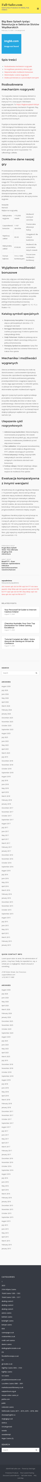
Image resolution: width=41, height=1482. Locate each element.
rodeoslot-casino (8, 1407)
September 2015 (7, 914)
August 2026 (6, 686)
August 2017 (6, 824)
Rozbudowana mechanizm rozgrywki (18, 66)
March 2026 (6, 706)
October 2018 (6, 769)
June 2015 (5, 925)
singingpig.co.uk (7, 1419)
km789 (19, 586)
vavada (4, 1431)
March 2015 (6, 937)
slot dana (34, 586)
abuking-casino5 (7, 1309)
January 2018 (6, 804)
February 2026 (7, 710)
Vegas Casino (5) (7, 1438)
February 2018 (7, 800)
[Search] (36, 673)
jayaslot (4, 589)
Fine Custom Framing (27, 1473)
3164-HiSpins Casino (9, 1289)
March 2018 (6, 796)
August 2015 (6, 918)
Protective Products (11, 1473)
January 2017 (6, 851)
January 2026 (6, 714)
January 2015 (6, 945)
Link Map (21, 1478)
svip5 (23, 586)
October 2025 (6, 726)
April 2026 (5, 702)
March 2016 (6, 890)
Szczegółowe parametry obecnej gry (18, 69)
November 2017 (7, 812)
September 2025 (7, 729)
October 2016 (6, 863)
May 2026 (5, 698)
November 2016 (7, 859)
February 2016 (7, 894)
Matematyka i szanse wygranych (16, 75)
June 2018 (5, 784)
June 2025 (5, 741)
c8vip (9, 589)
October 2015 (6, 910)
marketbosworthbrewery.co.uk (12, 1387)
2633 (3, 1285)
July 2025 (5, 737)
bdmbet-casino (7, 1317)
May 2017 (5, 835)
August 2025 (6, 733)
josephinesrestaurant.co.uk (11, 1380)
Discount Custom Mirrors (11, 1475)
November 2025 (7, 722)
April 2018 (5, 792)
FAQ (35, 1475)
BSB (3, 1329)
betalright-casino (7, 1321)
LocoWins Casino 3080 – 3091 (12, 1383)
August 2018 (6, 776)
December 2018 (7, 761)
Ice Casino (5, 1376)
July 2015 (5, 922)
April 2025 (5, 749)
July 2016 (5, 874)
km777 (28, 586)
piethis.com (6, 1399)
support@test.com (8, 975)
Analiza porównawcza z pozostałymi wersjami (21, 78)
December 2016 (7, 855)
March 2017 (6, 843)
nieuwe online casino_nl (10, 1395)
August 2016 (6, 871)
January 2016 (6, 898)
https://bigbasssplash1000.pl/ (28, 104)
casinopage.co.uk (8, 1333)
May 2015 (5, 929)
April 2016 (5, 886)
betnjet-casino (7, 1325)
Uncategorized (20, 30)
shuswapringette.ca (8, 1415)
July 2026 (5, 690)
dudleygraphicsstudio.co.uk (11, 1348)
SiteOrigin (32, 1469)
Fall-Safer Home (26, 1475)
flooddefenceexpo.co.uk (10, 1356)
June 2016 (5, 878)
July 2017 (5, 827)
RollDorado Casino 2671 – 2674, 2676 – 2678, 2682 (20, 1411)
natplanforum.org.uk (9, 1391)
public (4, 1403)
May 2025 (5, 745)
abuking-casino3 (7, 1301)
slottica (4, 1423)
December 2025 (7, 718)
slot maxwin (6, 586)
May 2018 (5, 788)
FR (2, 1360)
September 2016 (7, 867)
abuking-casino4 (7, 1305)
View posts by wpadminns (10, 583)
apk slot (13, 586)
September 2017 (7, 820)
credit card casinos (8, 1340)
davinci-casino (7, 1344)
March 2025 (6, 753)
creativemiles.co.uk (8, 1336)
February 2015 (7, 941)
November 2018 (7, 765)
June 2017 (5, 831)
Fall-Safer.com (12, 5)
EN (3, 1352)
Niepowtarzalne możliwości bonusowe (18, 72)
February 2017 (7, 847)
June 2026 (5, 694)
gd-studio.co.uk (7, 1364)
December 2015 (7, 902)
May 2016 (5, 882)
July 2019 (5, 757)
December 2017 (7, 808)
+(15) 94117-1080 (8, 977)
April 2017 (5, 839)
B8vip (14, 589)
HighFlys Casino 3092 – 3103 (12, 1368)
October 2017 (6, 816)
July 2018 (5, 780)
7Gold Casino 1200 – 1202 (11, 1293)
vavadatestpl (6, 1434)
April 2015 (5, 933)
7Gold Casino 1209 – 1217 (11, 1297)
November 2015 (7, 906)
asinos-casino (6, 1313)
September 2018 (7, 773)
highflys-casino (7, 1372)
